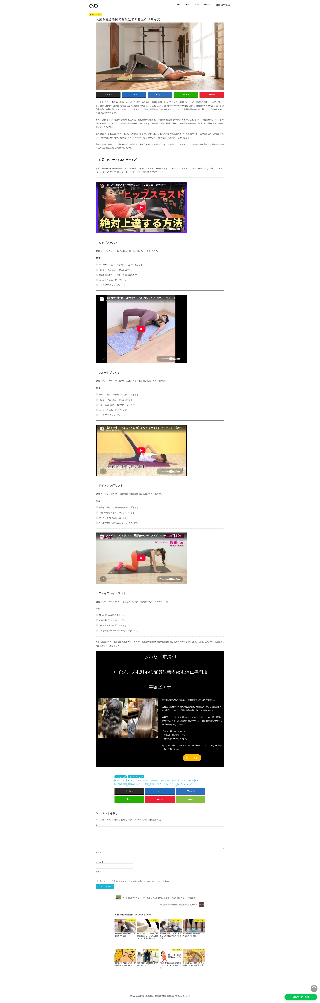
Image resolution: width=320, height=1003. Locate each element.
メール (99, 862)
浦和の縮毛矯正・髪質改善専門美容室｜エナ (158, 996)
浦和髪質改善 (121, 784)
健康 (191, 780)
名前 (99, 852)
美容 (146, 784)
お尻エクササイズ (135, 780)
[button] (128, 718)
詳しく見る (192, 757)
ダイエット (165, 780)
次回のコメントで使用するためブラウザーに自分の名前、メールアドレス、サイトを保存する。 (135, 881)
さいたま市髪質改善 (151, 780)
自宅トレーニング (186, 784)
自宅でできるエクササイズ (167, 784)
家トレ (199, 780)
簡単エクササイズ (135, 784)
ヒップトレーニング (179, 780)
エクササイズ (121, 777)
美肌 (152, 784)
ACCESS (207, 5)
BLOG (197, 5)
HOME (178, 5)
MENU (188, 5)
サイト (98, 872)
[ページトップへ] (314, 988)
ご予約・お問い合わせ (222, 5)
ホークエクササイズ (136, 777)
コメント (100, 825)
